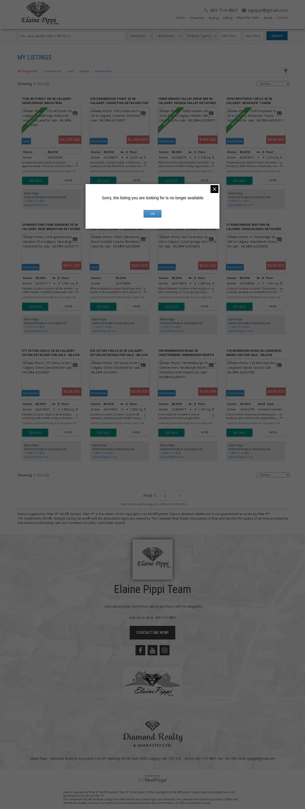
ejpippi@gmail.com (36, 205)
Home (180, 17)
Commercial (52, 71)
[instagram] (164, 650)
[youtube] (152, 650)
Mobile (84, 71)
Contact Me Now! (152, 632)
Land (70, 71)
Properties (196, 18)
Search (277, 36)
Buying (214, 18)
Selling (227, 18)
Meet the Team (248, 17)
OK (152, 214)
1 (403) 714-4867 (34, 201)
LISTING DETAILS (35, 181)
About (268, 18)
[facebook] (140, 650)
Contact (282, 17)
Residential (103, 71)
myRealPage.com (153, 780)
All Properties (27, 71)
